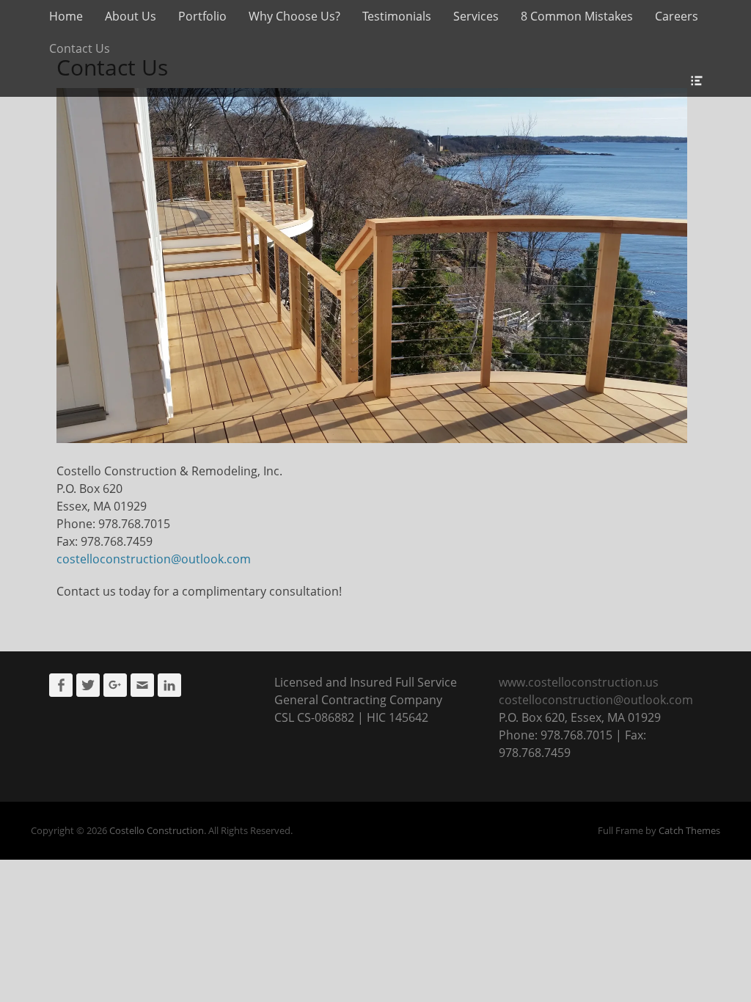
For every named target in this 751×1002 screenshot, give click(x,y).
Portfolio (202, 16)
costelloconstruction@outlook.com (153, 559)
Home (66, 16)
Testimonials (396, 16)
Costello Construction (156, 830)
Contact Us (79, 48)
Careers (676, 16)
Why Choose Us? (294, 16)
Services (476, 16)
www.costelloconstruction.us (579, 682)
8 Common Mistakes (577, 16)
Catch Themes (689, 830)
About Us (130, 16)
